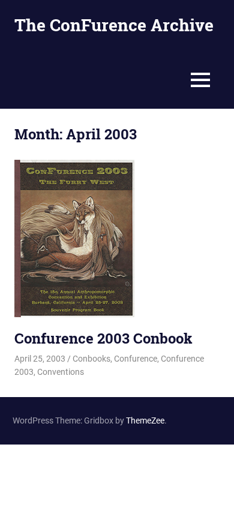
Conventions (60, 372)
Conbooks (91, 358)
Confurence (135, 358)
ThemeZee (145, 420)
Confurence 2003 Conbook (103, 338)
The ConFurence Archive (114, 25)
